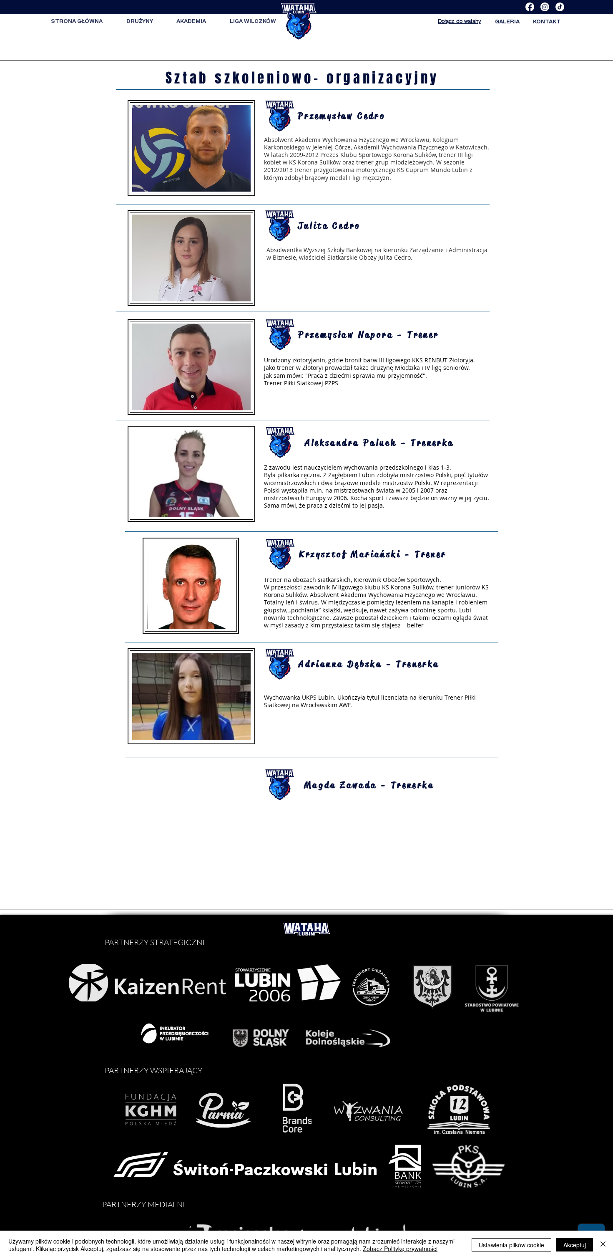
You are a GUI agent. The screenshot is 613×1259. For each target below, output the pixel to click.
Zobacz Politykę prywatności (400, 1248)
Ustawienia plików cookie (511, 1245)
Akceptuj (574, 1245)
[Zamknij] (603, 1244)
